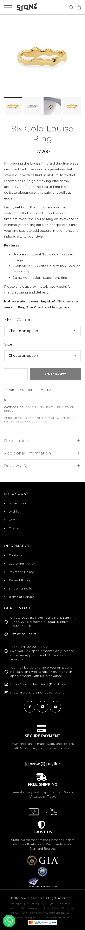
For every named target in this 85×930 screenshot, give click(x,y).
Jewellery (54, 407)
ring (43, 421)
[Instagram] (42, 706)
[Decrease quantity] (7, 374)
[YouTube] (55, 706)
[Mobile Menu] (8, 7)
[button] (9, 921)
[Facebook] (29, 706)
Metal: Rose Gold (28, 418)
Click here (65, 301)
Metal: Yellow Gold (21, 421)
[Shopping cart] (79, 8)
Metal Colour (17, 319)
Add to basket (55, 374)
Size (8, 344)
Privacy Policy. (61, 908)
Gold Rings (34, 407)
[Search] (71, 7)
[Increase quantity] (24, 374)
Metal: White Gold (60, 418)
